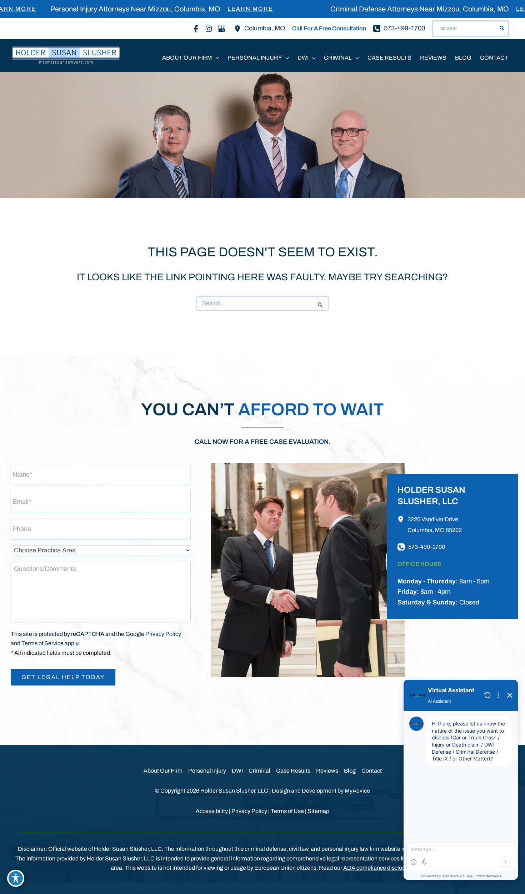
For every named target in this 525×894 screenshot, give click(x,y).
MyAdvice (357, 791)
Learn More (221, 9)
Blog (350, 771)
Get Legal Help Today (63, 677)
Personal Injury (207, 771)
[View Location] (239, 28)
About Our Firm (163, 771)
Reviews (327, 771)
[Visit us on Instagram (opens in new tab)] (208, 28)
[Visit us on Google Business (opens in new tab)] (221, 28)
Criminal (259, 771)
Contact (371, 771)
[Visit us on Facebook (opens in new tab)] (195, 28)
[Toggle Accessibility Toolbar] (15, 878)
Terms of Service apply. (50, 643)
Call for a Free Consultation (329, 28)
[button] (215, 58)
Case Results (293, 771)
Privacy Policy (249, 811)
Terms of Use (287, 811)
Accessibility (212, 811)
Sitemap (318, 811)
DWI (237, 771)
